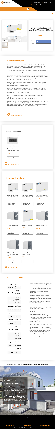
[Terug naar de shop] (8, 114)
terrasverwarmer (40, 301)
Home (8, 110)
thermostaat (32, 76)
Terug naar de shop (16, 115)
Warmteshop (46, 286)
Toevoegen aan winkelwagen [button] (11, 158)
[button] (28, 9)
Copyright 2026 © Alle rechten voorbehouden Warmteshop (27, 427)
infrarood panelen (36, 314)
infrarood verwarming (18, 105)
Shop (12, 110)
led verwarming (35, 327)
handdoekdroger (33, 315)
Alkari (15, 110)
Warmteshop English (45, 425)
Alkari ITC (20, 110)
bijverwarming (33, 292)
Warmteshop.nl (27, 425)
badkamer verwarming (35, 298)
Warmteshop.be (10, 425)
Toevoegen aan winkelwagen (44, 41)
